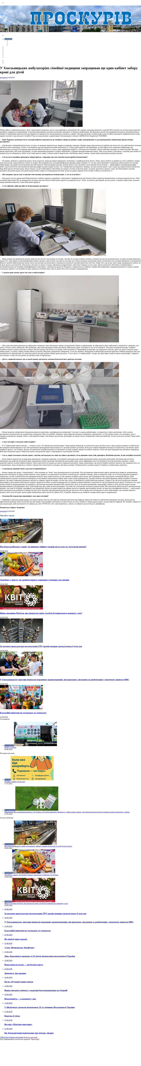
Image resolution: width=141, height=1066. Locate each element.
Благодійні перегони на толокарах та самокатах (23, 713)
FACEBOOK (9, 55)
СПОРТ (12, 45)
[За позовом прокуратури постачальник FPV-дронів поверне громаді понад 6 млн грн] (21, 642)
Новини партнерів (30, 1037)
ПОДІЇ (6, 51)
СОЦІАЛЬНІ (9, 53)
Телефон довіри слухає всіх (14, 782)
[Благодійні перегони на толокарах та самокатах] (21, 709)
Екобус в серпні (10, 747)
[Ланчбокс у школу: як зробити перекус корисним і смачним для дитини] (21, 576)
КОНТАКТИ (9, 57)
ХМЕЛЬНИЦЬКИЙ (11, 49)
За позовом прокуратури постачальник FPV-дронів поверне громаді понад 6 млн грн (41, 646)
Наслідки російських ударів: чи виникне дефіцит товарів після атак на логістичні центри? (43, 547)
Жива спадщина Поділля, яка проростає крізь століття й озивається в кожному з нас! (41, 613)
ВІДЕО (7, 47)
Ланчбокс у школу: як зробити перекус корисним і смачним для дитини (34, 580)
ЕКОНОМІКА (14, 41)
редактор (3, 77)
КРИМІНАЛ (13, 43)
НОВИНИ (8, 39)
